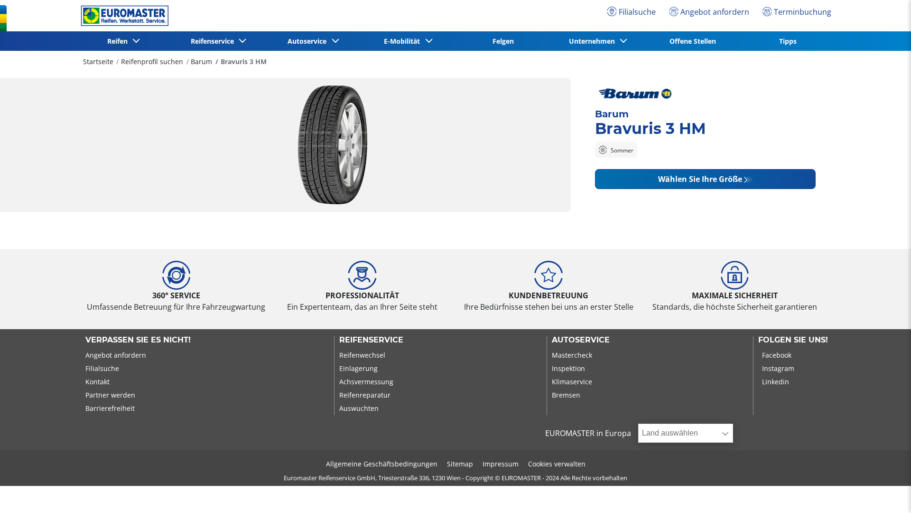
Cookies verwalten (557, 463)
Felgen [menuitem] (503, 41)
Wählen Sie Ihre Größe (700, 179)
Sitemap (460, 463)
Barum (201, 61)
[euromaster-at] (122, 15)
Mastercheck (572, 355)
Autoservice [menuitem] (309, 41)
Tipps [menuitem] (788, 41)
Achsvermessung (366, 381)
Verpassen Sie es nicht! (138, 340)
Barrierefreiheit (110, 408)
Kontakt (97, 381)
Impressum (501, 463)
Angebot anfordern (115, 355)
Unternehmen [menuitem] (594, 41)
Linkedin (775, 381)
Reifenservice (371, 340)
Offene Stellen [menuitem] (692, 41)
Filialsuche (102, 368)
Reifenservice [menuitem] (214, 41)
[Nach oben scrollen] (886, 493)
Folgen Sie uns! (793, 340)
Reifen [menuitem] (119, 41)
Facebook (776, 355)
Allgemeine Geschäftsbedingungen (381, 463)
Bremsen (566, 394)
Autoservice (581, 340)
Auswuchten (359, 408)
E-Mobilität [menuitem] (404, 41)
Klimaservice (572, 381)
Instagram (778, 368)
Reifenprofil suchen (152, 61)
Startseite (98, 61)
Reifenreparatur (364, 394)
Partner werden (110, 394)
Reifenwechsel (362, 355)
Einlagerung (358, 368)
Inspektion (568, 368)
